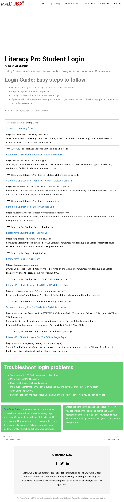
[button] (62, 123)
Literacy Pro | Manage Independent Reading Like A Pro (35, 154)
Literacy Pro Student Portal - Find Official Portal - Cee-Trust (37, 285)
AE (43, 3)
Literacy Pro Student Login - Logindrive (26, 233)
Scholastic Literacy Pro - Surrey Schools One (30, 207)
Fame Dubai (90, 3)
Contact (118, 3)
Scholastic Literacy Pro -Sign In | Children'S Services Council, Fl (39, 180)
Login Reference (72, 3)
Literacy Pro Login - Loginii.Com (23, 259)
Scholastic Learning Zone (19, 128)
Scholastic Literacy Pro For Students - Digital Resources (36, 307)
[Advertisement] (62, 25)
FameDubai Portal (12, 409)
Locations (104, 3)
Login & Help (54, 3)
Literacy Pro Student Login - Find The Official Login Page (36, 337)
